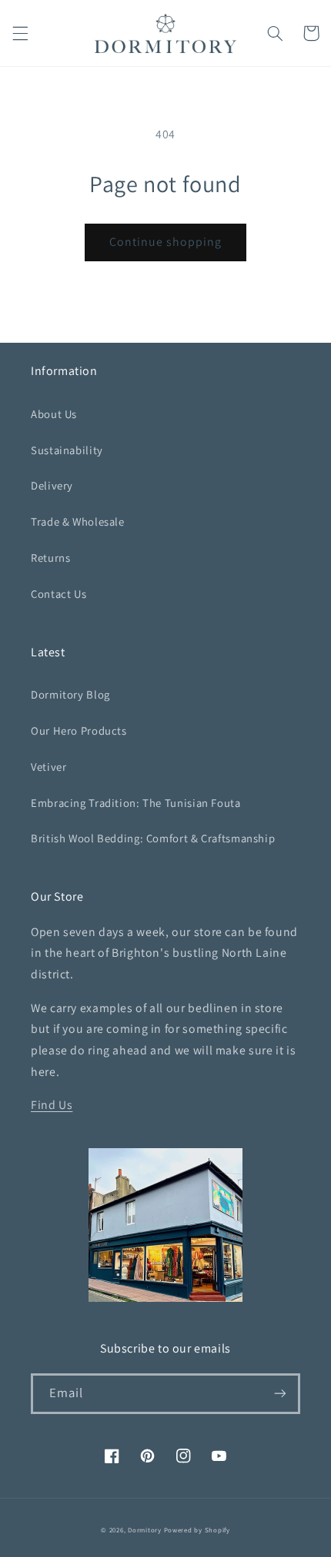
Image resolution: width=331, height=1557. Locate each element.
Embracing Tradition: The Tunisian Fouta (136, 802)
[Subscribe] (280, 1393)
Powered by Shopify (197, 1530)
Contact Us (58, 593)
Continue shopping (165, 242)
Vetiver (48, 766)
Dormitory (145, 1530)
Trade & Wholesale (78, 521)
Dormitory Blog (70, 694)
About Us (54, 414)
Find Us (51, 1105)
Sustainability (67, 450)
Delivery (52, 485)
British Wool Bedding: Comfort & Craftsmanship (153, 838)
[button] (20, 33)
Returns (50, 557)
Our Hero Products (79, 730)
